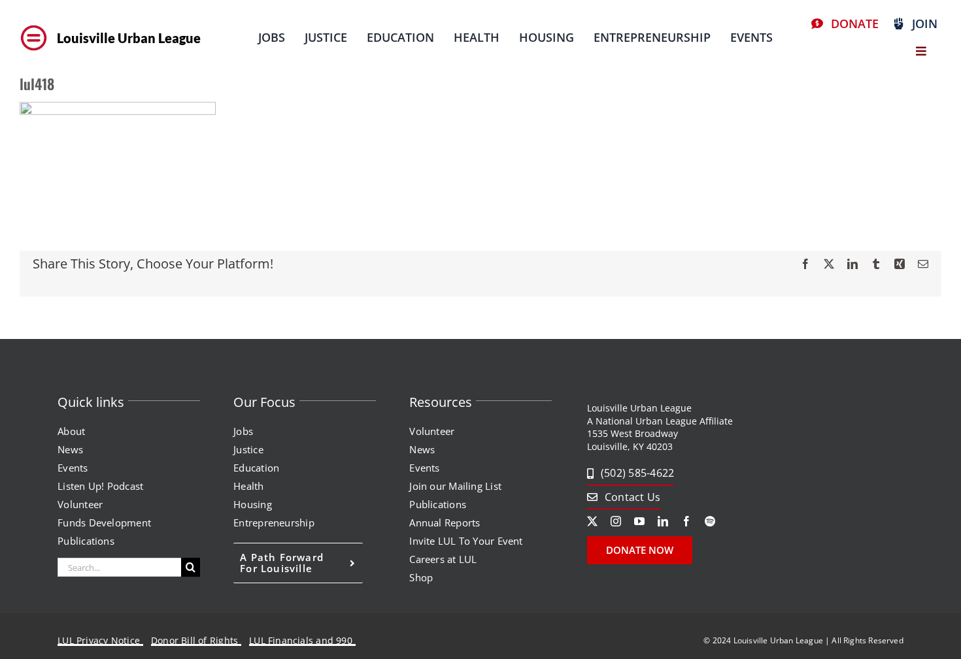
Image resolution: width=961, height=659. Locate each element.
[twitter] (592, 521)
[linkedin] (663, 521)
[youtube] (639, 521)
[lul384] (33, 25)
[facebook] (686, 521)
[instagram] (616, 521)
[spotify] (710, 521)
